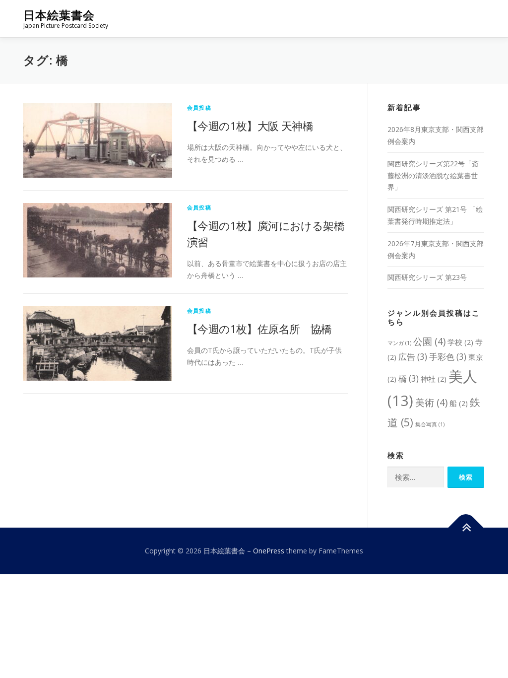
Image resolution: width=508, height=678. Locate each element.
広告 (412, 356)
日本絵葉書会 (59, 15)
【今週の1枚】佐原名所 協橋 (259, 328)
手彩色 (447, 356)
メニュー (476, 18)
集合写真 (429, 424)
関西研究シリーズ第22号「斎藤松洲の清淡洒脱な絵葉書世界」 (433, 175)
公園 (429, 341)
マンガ (399, 342)
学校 (460, 342)
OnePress (268, 550)
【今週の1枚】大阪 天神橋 (250, 125)
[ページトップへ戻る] (466, 527)
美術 (431, 402)
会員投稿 (199, 107)
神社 (433, 379)
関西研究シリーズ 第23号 (427, 277)
